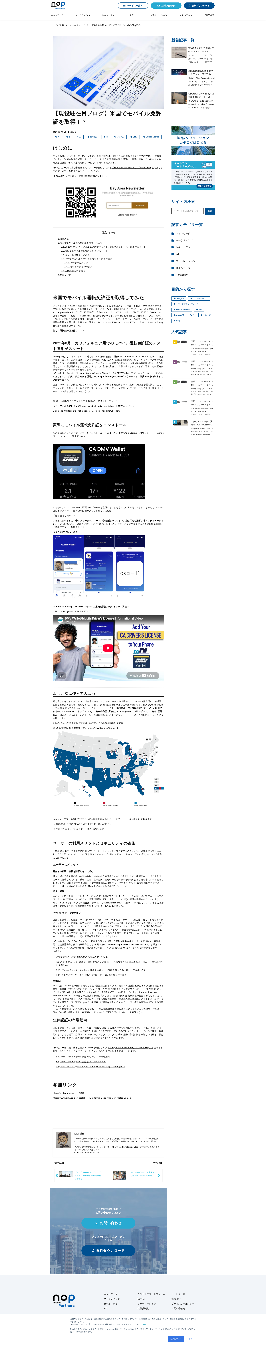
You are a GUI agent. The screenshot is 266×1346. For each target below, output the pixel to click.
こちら (143, 1324)
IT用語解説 (209, 15)
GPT (178, 321)
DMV (135, 137)
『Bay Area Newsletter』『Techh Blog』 (133, 167)
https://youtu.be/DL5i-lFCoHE (75, 611)
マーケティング (82, 15)
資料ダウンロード (201, 5)
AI (80, 137)
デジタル (120, 137)
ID (107, 137)
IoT (131, 15)
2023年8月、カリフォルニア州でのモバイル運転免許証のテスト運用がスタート (105, 247)
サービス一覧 (178, 1294)
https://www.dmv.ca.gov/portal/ (69, 1098)
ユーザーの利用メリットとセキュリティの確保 (88, 258)
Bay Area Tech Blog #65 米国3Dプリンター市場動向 (83, 1056)
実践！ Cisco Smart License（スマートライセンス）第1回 (202, 344)
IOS (200, 310)
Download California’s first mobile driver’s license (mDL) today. (86, 411)
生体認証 (93, 137)
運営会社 (176, 1299)
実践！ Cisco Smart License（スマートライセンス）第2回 (202, 404)
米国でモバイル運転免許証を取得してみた (81, 243)
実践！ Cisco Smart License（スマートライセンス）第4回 (202, 364)
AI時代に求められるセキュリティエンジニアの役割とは (200, 74)
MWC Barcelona (183, 310)
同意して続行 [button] (175, 1339)
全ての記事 (58, 25)
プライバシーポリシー (183, 1304)
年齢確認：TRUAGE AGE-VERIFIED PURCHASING (82, 824)
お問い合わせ (168, 5)
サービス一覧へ (135, 5)
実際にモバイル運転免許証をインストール (86, 251)
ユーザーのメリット (80, 262)
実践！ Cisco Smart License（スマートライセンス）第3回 (202, 384)
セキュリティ (108, 15)
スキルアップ (185, 15)
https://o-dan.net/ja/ (63, 1093)
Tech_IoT (180, 298)
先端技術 (207, 315)
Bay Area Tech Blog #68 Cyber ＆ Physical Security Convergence (90, 1066)
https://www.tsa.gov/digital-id (102, 728)
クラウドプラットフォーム (187, 304)
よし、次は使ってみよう (77, 254)
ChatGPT (180, 315)
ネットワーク (57, 15)
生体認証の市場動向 (75, 270)
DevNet (141, 1299)
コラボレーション (158, 15)
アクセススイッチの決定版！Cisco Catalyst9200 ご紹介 (201, 424)
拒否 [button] (190, 1339)
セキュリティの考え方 (81, 266)
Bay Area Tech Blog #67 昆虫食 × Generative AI (81, 1061)
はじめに (64, 239)
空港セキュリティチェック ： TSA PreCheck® (80, 829)
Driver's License (152, 137)
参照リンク (65, 274)
